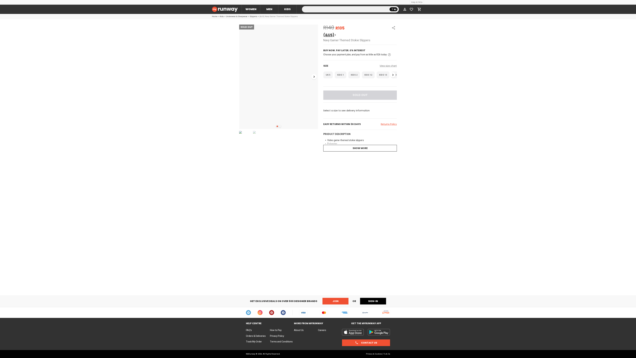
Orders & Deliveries (256, 336)
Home (214, 16)
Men (269, 9)
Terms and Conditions (281, 341)
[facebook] (283, 312)
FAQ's (249, 330)
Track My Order (254, 341)
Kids (287, 9)
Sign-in (373, 301)
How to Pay (276, 330)
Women (250, 9)
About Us (299, 330)
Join (336, 301)
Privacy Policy (277, 336)
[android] (379, 332)
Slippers (253, 16)
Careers (322, 330)
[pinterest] (271, 312)
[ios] (353, 332)
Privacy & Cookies (374, 354)
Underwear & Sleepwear (236, 16)
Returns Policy (389, 124)
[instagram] (260, 312)
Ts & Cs (386, 354)
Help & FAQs (417, 2)
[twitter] (248, 312)
